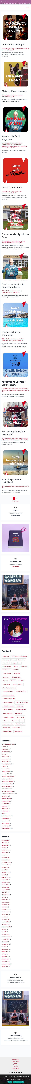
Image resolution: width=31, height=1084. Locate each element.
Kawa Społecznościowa (8, 776)
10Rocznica (6, 656)
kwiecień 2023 (5, 912)
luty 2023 (4, 917)
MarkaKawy (19, 706)
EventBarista (24, 666)
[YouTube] (16, 1072)
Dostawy (15, 1065)
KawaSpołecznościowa (9, 688)
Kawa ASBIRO (5, 769)
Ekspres (16, 666)
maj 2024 (4, 897)
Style (14, 292)
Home (15, 1070)
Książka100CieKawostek (8, 793)
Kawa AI (26, 48)
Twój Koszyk (15, 1068)
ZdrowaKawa (7, 731)
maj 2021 (4, 946)
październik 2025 (6, 862)
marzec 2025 (5, 879)
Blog (15, 1063)
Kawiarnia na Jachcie (7, 340)
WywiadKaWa (16, 727)
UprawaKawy (6, 727)
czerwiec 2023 (5, 909)
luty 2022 (4, 932)
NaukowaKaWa (7, 713)
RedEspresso (6, 720)
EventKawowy (6, 669)
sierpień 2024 (5, 889)
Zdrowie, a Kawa (6, 148)
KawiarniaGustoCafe (7, 144)
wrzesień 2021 (5, 939)
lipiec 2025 (4, 870)
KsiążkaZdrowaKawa (8, 706)
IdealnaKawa (16, 677)
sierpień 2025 (5, 867)
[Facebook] (12, 1072)
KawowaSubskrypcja (8, 702)
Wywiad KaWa (23, 146)
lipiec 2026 (4, 842)
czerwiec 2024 (5, 894)
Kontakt (16, 1066)
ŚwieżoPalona (18, 731)
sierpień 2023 (5, 904)
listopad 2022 (5, 924)
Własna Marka (5, 823)
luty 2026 (4, 855)
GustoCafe (16, 669)
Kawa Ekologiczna (6, 771)
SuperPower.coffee (6, 816)
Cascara (13, 660)
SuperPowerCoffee (8, 724)
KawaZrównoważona (8, 695)
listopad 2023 (5, 902)
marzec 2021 (5, 951)
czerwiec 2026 (5, 845)
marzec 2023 (5, 914)
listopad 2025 (5, 860)
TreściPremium (20, 724)
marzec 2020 (5, 966)
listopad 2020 (5, 961)
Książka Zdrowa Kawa (7, 791)
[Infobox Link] (15, 512)
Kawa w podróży (6, 779)
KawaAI (13, 680)
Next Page (15, 501)
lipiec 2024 (4, 892)
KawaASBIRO (21, 680)
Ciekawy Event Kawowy (14, 91)
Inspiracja (5, 680)
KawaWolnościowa (8, 691)
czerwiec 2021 (5, 944)
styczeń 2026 (5, 857)
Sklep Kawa (16, 1061)
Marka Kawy (5, 796)
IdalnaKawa (6, 677)
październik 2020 (6, 964)
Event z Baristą (18, 95)
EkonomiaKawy (7, 666)
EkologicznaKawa (15, 663)
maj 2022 (4, 929)
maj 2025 (4, 875)
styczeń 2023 (5, 919)
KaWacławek (6, 684)
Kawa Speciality (6, 774)
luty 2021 (4, 954)
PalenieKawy (18, 713)
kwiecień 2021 (5, 949)
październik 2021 (6, 936)
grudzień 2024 (5, 884)
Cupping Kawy (21, 660)
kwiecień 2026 (5, 850)
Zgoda (9, 1081)
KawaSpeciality (17, 684)
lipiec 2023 (4, 907)
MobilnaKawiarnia (6, 146)
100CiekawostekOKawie (19, 656)
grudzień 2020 (5, 959)
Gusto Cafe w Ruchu (12, 187)
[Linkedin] (10, 1072)
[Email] (19, 1072)
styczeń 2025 (5, 882)
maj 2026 (4, 847)
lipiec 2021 (4, 941)
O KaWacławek (15, 146)
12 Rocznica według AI (13, 44)
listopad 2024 (5, 887)
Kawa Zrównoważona (7, 781)
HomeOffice (17, 673)
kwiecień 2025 (5, 877)
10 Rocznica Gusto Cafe (8, 48)
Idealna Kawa (18, 191)
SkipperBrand (15, 720)
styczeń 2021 (5, 956)
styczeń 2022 (5, 934)
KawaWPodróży (21, 691)
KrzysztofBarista (6, 96)
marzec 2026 (5, 852)
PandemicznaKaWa (8, 717)
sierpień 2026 (5, 840)
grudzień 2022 (5, 922)
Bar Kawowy (6, 660)
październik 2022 (6, 927)
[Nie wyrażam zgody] (29, 1079)
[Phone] (21, 1072)
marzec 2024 (5, 899)
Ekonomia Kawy (6, 751)
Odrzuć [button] (28, 3)
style (22, 720)
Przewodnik (16, 340)
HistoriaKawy (7, 673)
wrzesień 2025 (5, 865)
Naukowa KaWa (6, 50)
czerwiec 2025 (5, 872)
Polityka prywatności (19, 1081)
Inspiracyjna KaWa (19, 48)
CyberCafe (5, 663)
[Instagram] (14, 1072)
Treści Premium (5, 818)
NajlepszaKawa (21, 709)
